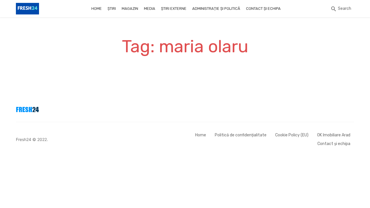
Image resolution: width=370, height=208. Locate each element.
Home (96, 8)
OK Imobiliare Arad (333, 135)
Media (149, 8)
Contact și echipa (263, 8)
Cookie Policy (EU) (291, 135)
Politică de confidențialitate (241, 135)
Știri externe (173, 8)
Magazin (130, 8)
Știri (112, 8)
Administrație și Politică (216, 8)
